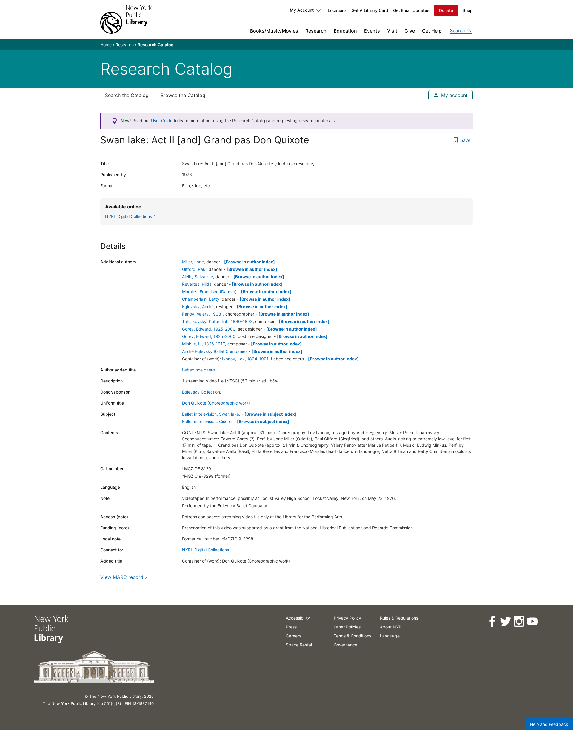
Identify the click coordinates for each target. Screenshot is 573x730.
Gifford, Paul (194, 269)
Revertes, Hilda (197, 284)
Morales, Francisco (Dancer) (209, 291)
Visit (392, 31)
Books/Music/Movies (274, 31)
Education (345, 31)
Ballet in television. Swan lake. (211, 414)
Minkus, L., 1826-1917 (203, 343)
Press (291, 626)
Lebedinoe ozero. (199, 369)
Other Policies (347, 626)
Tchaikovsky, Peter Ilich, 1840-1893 (217, 321)
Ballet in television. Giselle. (207, 421)
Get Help (432, 31)
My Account (302, 10)
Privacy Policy (347, 617)
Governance (345, 644)
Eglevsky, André (198, 306)
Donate (446, 10)
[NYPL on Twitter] (505, 621)
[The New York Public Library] (126, 19)
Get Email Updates (411, 10)
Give (409, 31)
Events (372, 31)
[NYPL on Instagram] (518, 621)
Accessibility (298, 617)
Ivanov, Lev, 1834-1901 (245, 358)
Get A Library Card (370, 10)
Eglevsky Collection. (201, 391)
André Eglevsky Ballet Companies (214, 351)
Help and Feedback (549, 724)
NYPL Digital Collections (205, 549)
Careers (293, 635)
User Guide (161, 120)
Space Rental (299, 644)
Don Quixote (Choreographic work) (216, 402)
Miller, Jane (193, 261)
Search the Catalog (127, 95)
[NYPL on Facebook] (491, 621)
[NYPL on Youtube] (532, 621)
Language (390, 635)
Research (315, 31)
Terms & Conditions (352, 635)
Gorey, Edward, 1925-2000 (208, 328)
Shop (468, 10)
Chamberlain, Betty (200, 299)
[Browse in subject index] (270, 414)
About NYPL (392, 626)
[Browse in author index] (249, 261)
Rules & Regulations (399, 617)
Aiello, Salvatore (197, 276)
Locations (337, 10)
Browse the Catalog (183, 95)
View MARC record (121, 577)
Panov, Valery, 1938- (202, 313)
